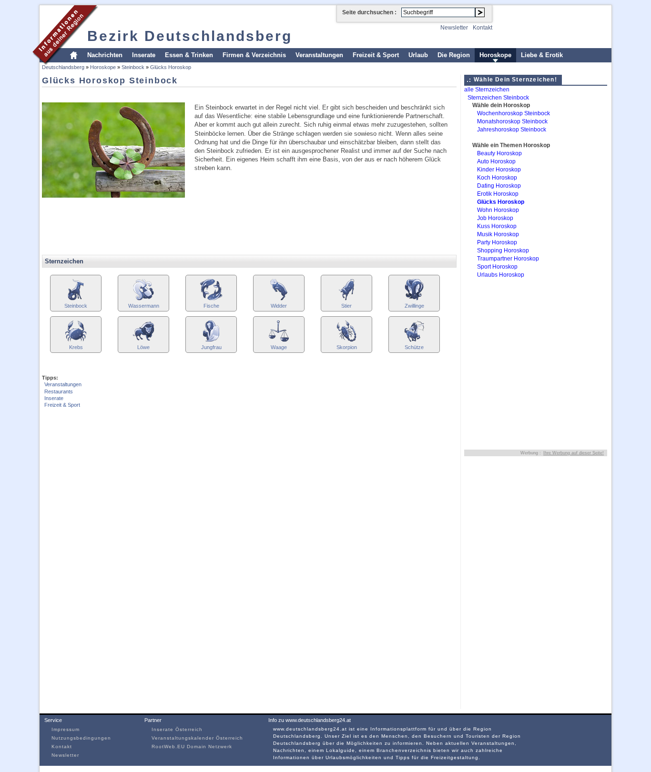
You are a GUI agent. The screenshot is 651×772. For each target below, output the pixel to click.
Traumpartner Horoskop (508, 258)
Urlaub (418, 55)
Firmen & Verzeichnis (254, 55)
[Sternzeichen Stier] (346, 299)
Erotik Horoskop (498, 193)
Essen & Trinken (189, 55)
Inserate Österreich (177, 729)
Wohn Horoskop (498, 210)
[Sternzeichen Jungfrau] (211, 340)
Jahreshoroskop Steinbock (511, 129)
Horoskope (495, 55)
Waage (279, 347)
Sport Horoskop (497, 266)
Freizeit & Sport (376, 55)
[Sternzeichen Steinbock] (76, 299)
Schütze (414, 347)
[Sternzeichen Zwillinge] (414, 299)
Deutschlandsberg (63, 67)
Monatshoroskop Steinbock (512, 121)
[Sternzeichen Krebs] (76, 340)
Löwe (143, 347)
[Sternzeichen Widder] (279, 299)
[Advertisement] (215, 94)
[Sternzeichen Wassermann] (143, 299)
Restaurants (58, 391)
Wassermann (143, 306)
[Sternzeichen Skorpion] (346, 340)
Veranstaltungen (319, 55)
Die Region (453, 55)
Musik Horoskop (498, 234)
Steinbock (133, 67)
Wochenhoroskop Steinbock (513, 113)
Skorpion (346, 347)
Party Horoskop (497, 242)
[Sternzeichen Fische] (211, 299)
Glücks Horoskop (170, 67)
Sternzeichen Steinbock (498, 97)
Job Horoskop (495, 218)
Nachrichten (104, 55)
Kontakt (482, 27)
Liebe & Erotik (542, 55)
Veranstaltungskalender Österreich (197, 738)
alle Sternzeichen (486, 89)
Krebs (76, 347)
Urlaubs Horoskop (500, 274)
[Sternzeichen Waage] (279, 340)
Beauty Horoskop (499, 153)
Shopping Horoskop (503, 250)
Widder (279, 306)
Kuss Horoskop (497, 226)
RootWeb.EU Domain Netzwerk (192, 746)
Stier (346, 306)
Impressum (65, 729)
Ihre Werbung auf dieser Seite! (573, 453)
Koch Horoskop (497, 177)
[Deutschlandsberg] (65, 63)
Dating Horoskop (499, 185)
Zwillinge (414, 306)
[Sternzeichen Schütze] (414, 340)
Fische (211, 306)
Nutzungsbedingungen (81, 738)
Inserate (143, 55)
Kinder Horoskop (499, 169)
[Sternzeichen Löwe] (143, 340)
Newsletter (454, 27)
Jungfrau (211, 347)
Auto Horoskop (496, 161)
